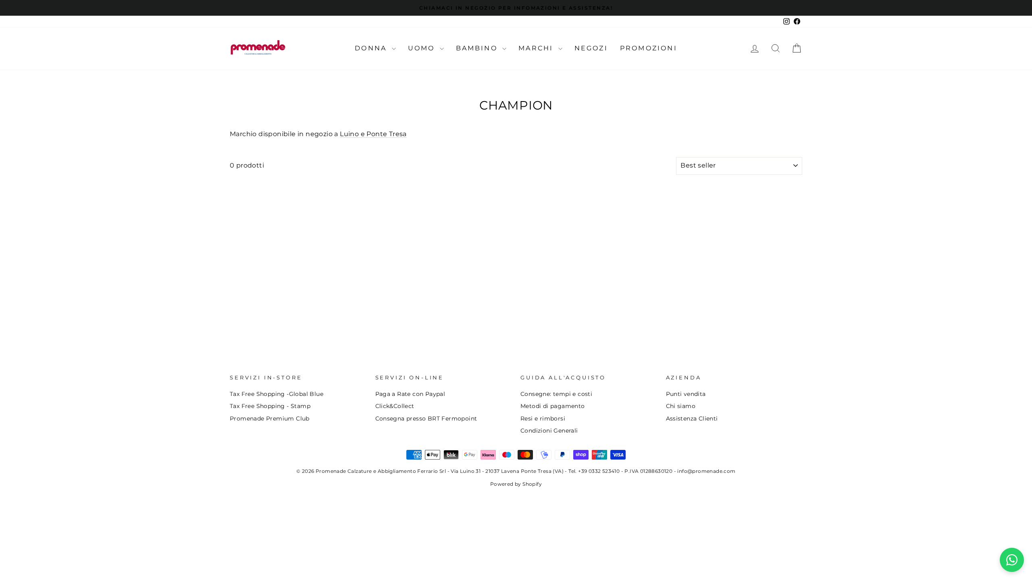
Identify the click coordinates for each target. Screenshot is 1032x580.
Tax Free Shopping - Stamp (270, 406)
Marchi (537, 48)
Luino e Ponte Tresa (373, 134)
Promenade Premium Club (270, 418)
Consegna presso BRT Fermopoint (426, 418)
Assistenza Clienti (692, 418)
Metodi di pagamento (552, 406)
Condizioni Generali (549, 430)
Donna (372, 48)
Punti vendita (686, 394)
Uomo (423, 48)
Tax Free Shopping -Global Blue (276, 394)
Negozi (591, 48)
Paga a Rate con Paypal (410, 394)
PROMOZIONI (648, 48)
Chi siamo (681, 406)
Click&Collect (394, 406)
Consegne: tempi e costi (556, 394)
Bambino (478, 48)
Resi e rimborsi (542, 418)
